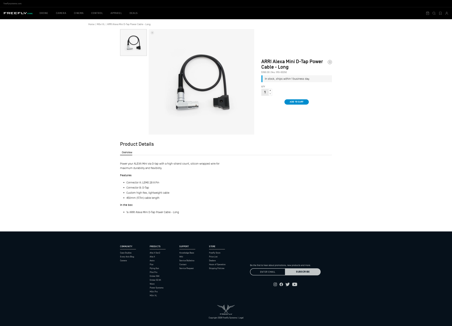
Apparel (116, 13)
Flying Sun (154, 268)
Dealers (212, 260)
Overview (127, 152)
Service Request (186, 268)
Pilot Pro (153, 272)
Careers (123, 260)
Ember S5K (154, 276)
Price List (213, 256)
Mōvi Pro (154, 291)
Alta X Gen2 (155, 253)
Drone (44, 13)
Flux (151, 264)
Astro (152, 260)
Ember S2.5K (155, 280)
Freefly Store (214, 253)
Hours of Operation (217, 264)
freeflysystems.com (13, 3)
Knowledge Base (186, 253)
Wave (152, 284)
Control (97, 13)
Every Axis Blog (127, 256)
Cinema (79, 13)
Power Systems (156, 287)
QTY (263, 87)
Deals (134, 13)
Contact (182, 264)
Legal (241, 317)
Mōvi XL (101, 24)
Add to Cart (297, 102)
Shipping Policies (216, 268)
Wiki (181, 256)
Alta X (152, 256)
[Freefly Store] (18, 13)
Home (91, 24)
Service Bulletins (186, 260)
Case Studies (126, 253)
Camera (61, 13)
